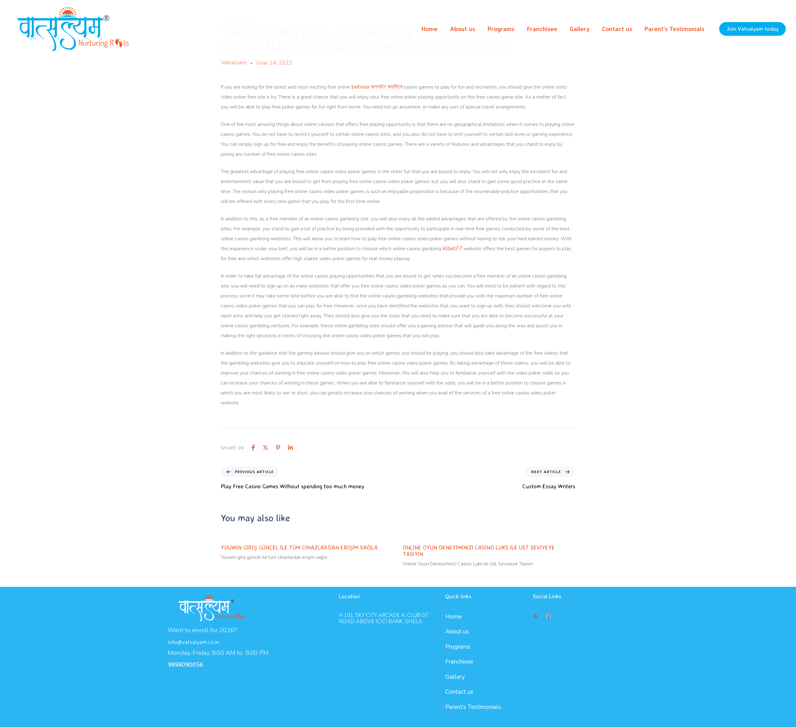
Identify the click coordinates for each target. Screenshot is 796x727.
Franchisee (542, 29)
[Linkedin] (290, 447)
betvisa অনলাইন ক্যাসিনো (377, 86)
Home (429, 29)
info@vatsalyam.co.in (193, 641)
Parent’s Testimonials (674, 29)
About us (462, 29)
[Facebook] (253, 447)
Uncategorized (241, 17)
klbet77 (452, 248)
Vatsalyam (234, 62)
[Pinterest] (278, 447)
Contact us (617, 29)
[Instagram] (536, 616)
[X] (265, 447)
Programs (501, 29)
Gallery (580, 29)
